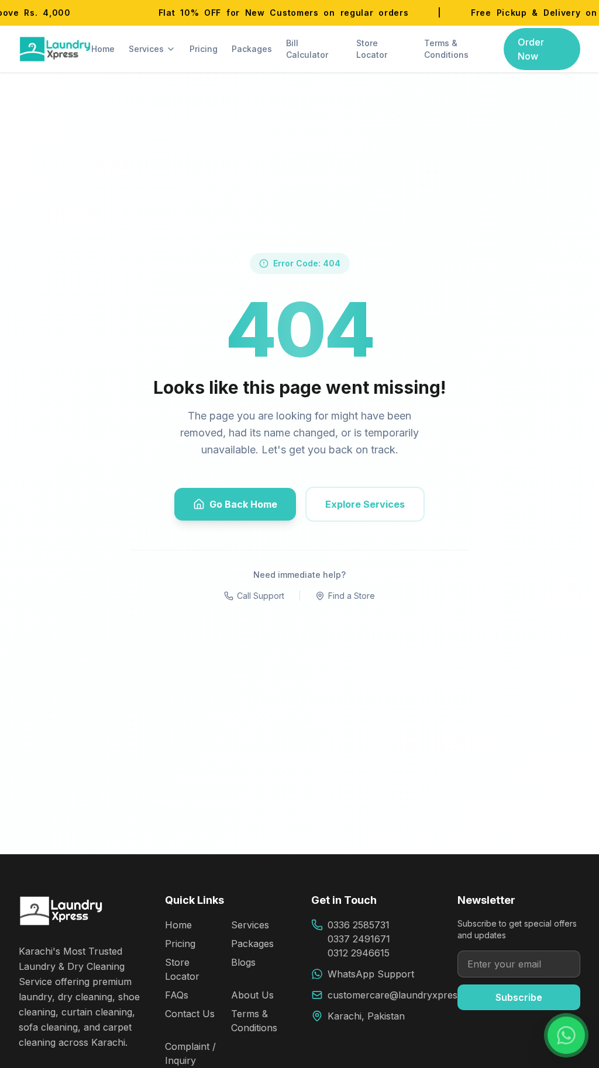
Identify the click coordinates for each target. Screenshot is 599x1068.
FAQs (176, 995)
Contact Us (190, 1014)
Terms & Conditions (446, 49)
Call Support (260, 596)
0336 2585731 (359, 925)
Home (103, 49)
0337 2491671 (359, 939)
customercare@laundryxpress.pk (402, 995)
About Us (252, 995)
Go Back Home (243, 504)
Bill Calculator (307, 49)
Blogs (243, 962)
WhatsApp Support (371, 974)
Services (146, 49)
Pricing (204, 49)
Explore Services (365, 504)
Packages (252, 49)
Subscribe (518, 997)
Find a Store (351, 596)
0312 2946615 (359, 953)
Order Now (531, 49)
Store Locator (371, 49)
